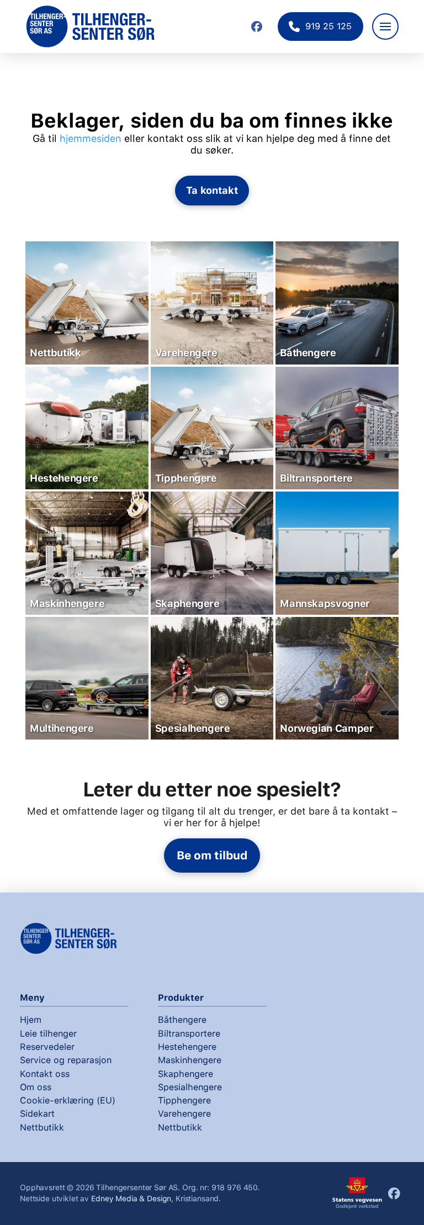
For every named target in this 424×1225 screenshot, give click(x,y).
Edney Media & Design (131, 1198)
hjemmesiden (90, 138)
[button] (385, 26)
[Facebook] (257, 26)
